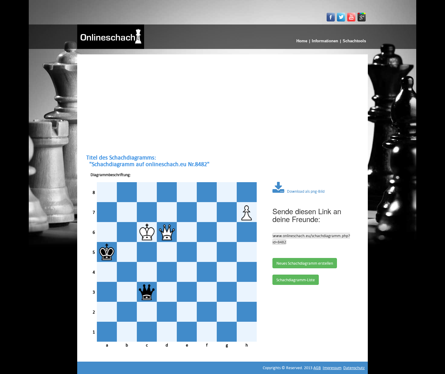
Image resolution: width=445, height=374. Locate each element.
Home (301, 41)
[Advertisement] (222, 104)
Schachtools (354, 41)
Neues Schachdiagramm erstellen (304, 263)
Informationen (325, 41)
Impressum (332, 367)
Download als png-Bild (304, 191)
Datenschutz (354, 367)
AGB (317, 367)
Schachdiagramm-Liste (295, 279)
